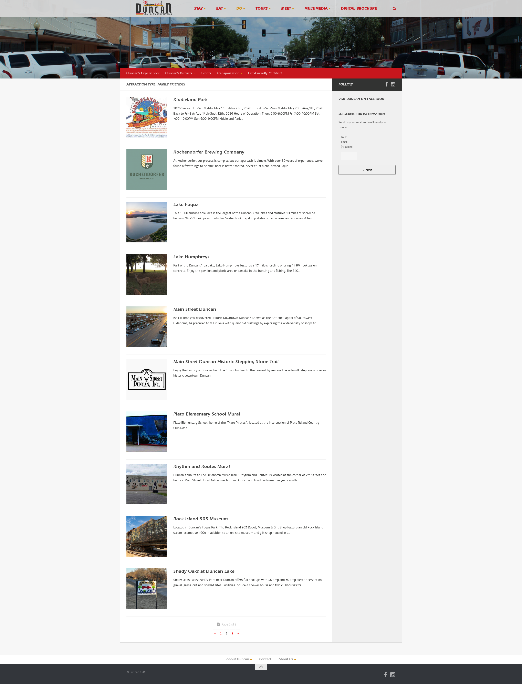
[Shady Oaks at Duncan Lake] (146, 588)
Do (239, 8)
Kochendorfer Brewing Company (208, 152)
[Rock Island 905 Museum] (146, 536)
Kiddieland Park (190, 100)
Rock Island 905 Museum (200, 519)
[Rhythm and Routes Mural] (146, 484)
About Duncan (237, 659)
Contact (265, 659)
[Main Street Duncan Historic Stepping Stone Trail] (146, 379)
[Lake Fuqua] (146, 222)
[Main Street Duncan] (146, 326)
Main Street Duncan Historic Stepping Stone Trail (226, 362)
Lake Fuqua (186, 205)
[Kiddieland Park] (146, 117)
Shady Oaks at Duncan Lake (203, 571)
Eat (219, 8)
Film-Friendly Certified (265, 73)
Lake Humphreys (191, 257)
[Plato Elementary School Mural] (146, 431)
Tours (261, 8)
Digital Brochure (359, 8)
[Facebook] (386, 84)
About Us (286, 659)
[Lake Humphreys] (146, 274)
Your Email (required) (346, 142)
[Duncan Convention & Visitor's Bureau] (154, 7)
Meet (286, 8)
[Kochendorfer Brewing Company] (146, 169)
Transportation (228, 73)
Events (206, 73)
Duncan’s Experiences (142, 73)
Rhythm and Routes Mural (201, 467)
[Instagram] (393, 84)
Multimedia (315, 8)
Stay (198, 8)
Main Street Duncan (194, 309)
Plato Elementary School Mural (206, 414)
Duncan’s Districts (178, 73)
